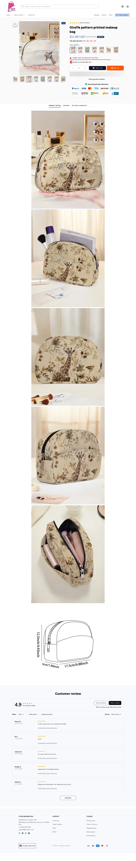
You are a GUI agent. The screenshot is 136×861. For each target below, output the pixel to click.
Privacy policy (91, 821)
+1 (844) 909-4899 (25, 827)
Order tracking (57, 824)
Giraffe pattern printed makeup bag (47, 728)
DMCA (55, 832)
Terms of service (92, 824)
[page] (123, 15)
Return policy (91, 832)
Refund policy (91, 836)
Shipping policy (91, 828)
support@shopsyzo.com (26, 830)
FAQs (54, 828)
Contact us (56, 821)
